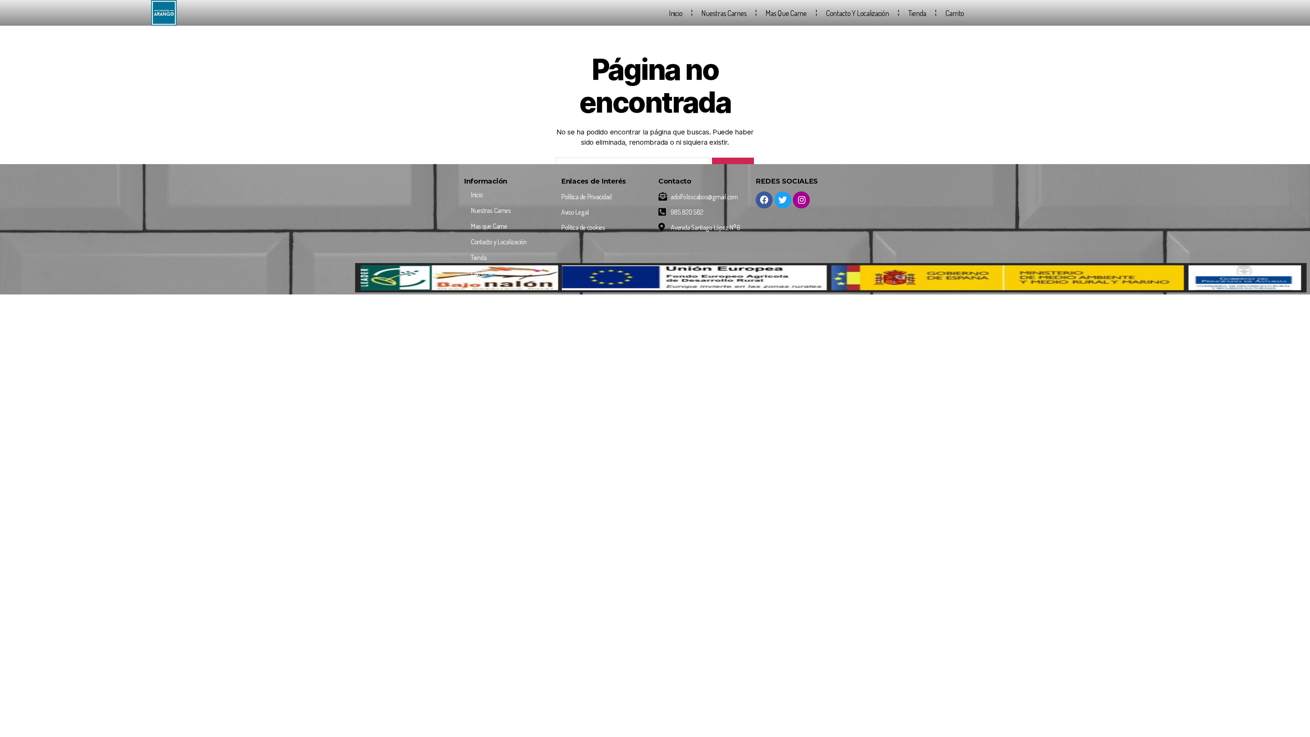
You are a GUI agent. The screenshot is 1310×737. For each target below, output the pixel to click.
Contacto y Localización (857, 13)
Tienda (917, 13)
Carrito (954, 13)
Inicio (675, 13)
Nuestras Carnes (723, 13)
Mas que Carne (786, 13)
